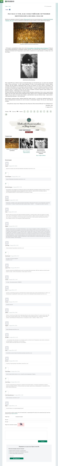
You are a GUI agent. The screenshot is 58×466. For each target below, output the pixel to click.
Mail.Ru (14, 417)
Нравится (7, 9)
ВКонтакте (10, 417)
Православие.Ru (14, 413)
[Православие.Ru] (9, 1)
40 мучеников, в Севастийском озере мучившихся (37, 48)
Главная (6, 6)
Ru (29, 19)
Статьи (9, 6)
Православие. (26, 19)
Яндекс (12, 417)
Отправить (42, 441)
